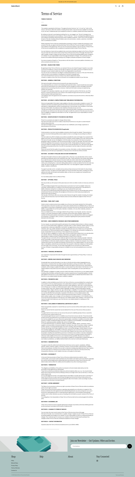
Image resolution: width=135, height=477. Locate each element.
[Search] (116, 6)
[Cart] (122, 6)
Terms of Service (15, 468)
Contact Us (14, 470)
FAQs (12, 460)
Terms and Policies (120, 475)
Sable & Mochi (18, 475)
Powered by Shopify (25, 475)
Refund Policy (14, 463)
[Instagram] (97, 461)
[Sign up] (129, 446)
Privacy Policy (14, 465)
